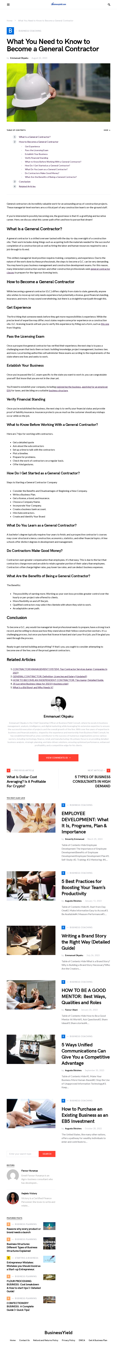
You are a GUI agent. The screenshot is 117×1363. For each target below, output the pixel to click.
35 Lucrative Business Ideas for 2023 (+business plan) (40, 683)
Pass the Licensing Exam (36, 150)
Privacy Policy (68, 1340)
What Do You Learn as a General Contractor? (46, 169)
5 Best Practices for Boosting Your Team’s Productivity (83, 888)
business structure (58, 390)
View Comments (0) (57, 757)
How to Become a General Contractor (38, 141)
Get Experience (32, 146)
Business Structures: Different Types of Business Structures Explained (22, 1247)
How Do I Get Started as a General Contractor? (47, 165)
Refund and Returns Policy (45, 1340)
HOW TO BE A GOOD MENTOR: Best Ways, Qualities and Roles (84, 996)
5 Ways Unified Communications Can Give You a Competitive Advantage (86, 1054)
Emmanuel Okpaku (19, 58)
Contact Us (24, 1340)
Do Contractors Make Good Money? (42, 173)
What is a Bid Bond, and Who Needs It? (33, 687)
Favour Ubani (71, 1010)
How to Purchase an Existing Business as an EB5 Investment (85, 1115)
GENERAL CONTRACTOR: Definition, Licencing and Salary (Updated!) (50, 676)
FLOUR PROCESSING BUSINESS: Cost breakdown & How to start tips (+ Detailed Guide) (24, 1286)
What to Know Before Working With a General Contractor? (53, 161)
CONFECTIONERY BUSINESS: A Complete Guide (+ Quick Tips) (20, 1307)
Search (47, 1154)
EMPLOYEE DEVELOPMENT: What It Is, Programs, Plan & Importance (85, 823)
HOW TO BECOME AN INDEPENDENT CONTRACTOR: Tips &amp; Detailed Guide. (58, 680)
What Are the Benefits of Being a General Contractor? (51, 177)
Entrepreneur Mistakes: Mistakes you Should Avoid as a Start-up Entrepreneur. (23, 1266)
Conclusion (24, 181)
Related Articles (27, 186)
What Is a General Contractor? (35, 136)
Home (9, 20)
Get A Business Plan (98, 1340)
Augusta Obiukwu (73, 901)
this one (105, 323)
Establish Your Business (36, 154)
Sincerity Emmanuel (74, 839)
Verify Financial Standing (36, 158)
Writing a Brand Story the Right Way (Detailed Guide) (86, 942)
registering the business (68, 386)
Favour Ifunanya (29, 1170)
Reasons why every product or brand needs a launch (24, 1230)
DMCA (82, 1340)
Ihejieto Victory (29, 1193)
